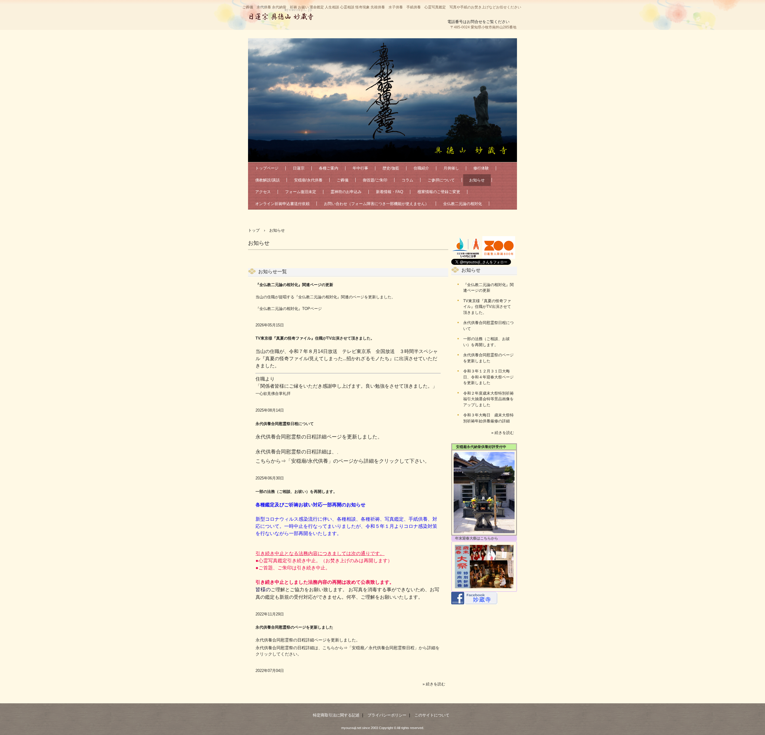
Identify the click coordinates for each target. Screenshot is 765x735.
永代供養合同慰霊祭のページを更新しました (294, 627)
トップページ (267, 168)
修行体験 (481, 168)
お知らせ (477, 180)
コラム (407, 180)
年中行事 (360, 168)
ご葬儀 (342, 180)
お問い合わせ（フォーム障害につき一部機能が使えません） (376, 203)
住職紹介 (421, 168)
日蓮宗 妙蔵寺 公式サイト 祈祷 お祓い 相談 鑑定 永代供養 (281, 13)
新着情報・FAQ (389, 192)
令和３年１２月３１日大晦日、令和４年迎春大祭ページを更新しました (488, 377)
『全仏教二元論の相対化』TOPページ (288, 308)
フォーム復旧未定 (300, 192)
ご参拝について (441, 180)
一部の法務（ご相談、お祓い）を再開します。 (296, 491)
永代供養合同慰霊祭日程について (284, 423)
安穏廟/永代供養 (308, 180)
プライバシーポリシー (387, 715)
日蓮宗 (299, 168)
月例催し (451, 168)
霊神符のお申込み (346, 192)
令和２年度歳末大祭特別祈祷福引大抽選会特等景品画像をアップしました (488, 399)
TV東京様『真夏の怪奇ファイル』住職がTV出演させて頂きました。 (314, 338)
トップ (254, 230)
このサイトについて (431, 715)
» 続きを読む (434, 684)
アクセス (263, 192)
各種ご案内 (328, 168)
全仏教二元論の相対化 (462, 203)
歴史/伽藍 (390, 168)
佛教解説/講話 (267, 180)
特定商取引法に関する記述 (336, 715)
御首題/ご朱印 (375, 180)
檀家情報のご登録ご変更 (438, 192)
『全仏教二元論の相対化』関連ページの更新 (294, 284)
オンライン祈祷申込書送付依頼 (282, 203)
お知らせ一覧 (272, 271)
